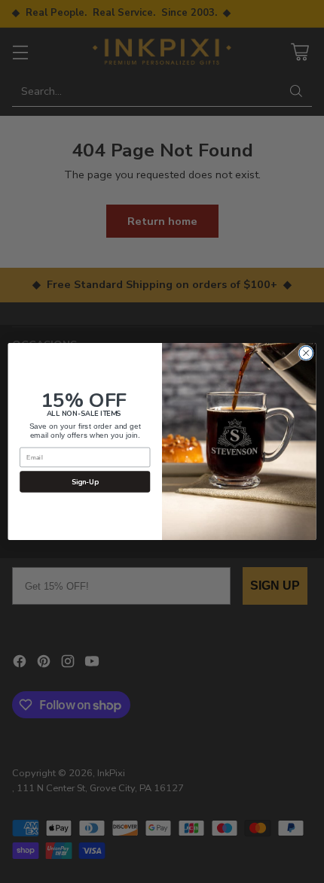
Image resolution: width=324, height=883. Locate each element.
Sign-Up (85, 482)
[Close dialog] (306, 353)
